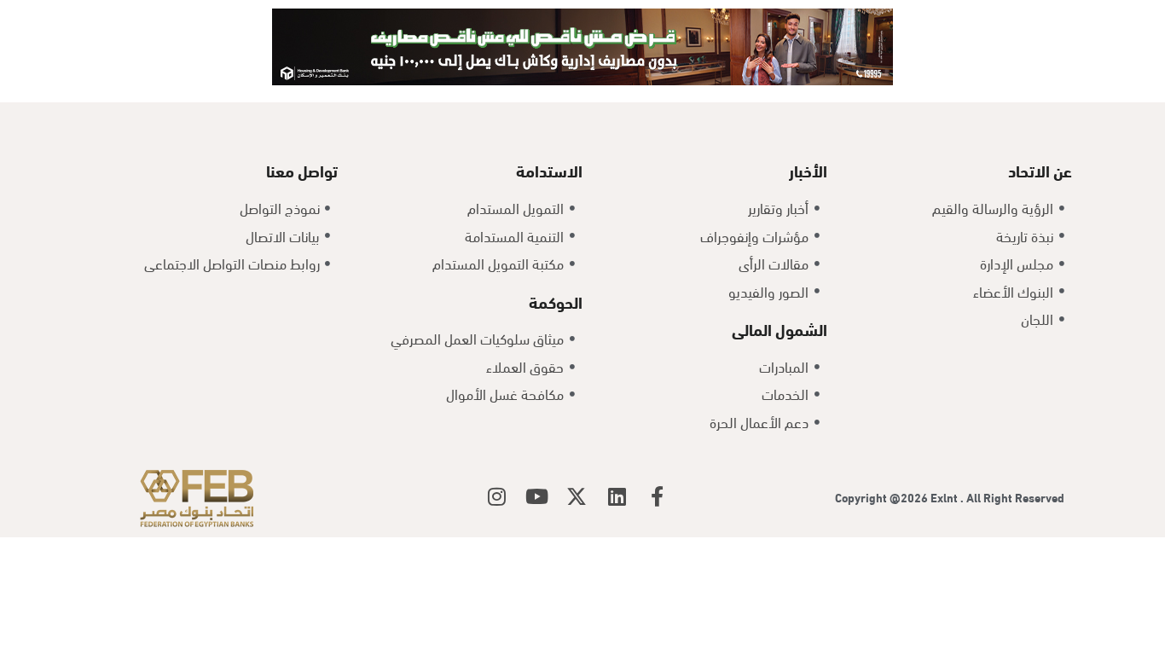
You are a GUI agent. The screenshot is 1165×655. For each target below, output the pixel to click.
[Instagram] (496, 496)
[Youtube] (536, 496)
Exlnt (945, 497)
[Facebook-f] (656, 496)
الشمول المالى (779, 328)
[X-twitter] (576, 496)
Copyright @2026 (882, 497)
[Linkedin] (616, 496)
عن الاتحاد (1040, 170)
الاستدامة (549, 170)
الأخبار (808, 170)
